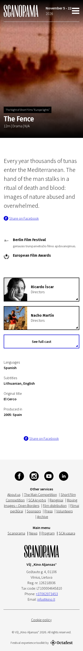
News (33, 533)
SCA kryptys (37, 500)
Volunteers (64, 511)
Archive (42, 516)
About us (13, 494)
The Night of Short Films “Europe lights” (28, 109)
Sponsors (34, 511)
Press (48, 511)
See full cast (41, 341)
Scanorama (16, 533)
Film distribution (55, 505)
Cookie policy (41, 619)
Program (48, 533)
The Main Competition (40, 494)
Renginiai (56, 500)
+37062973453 (47, 593)
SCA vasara (67, 533)
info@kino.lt (46, 599)
